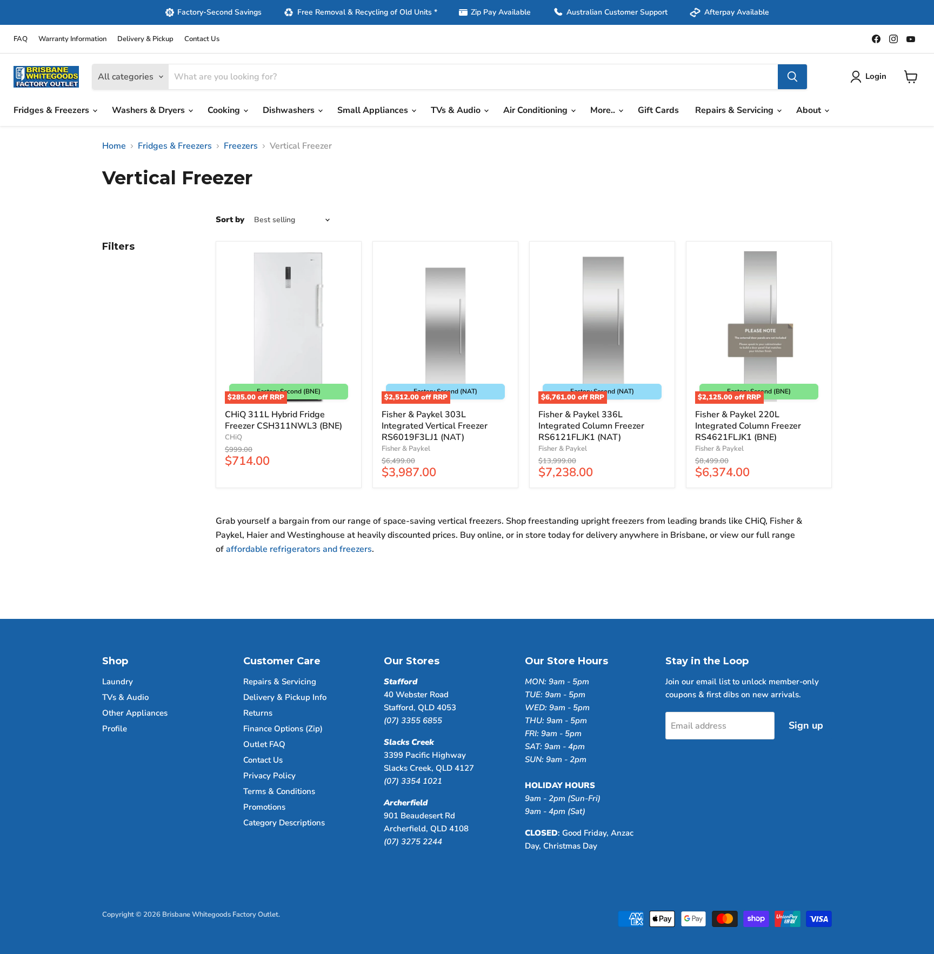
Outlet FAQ (264, 744)
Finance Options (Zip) (283, 728)
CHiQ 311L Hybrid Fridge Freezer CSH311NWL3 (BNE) (283, 420)
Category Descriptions (284, 822)
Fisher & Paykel (406, 448)
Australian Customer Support (617, 12)
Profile (114, 728)
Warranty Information (72, 39)
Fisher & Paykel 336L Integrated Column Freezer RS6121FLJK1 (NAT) (591, 426)
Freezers (241, 146)
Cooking (225, 110)
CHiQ (233, 437)
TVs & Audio (457, 110)
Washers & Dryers (149, 110)
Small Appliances (373, 110)
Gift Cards (658, 110)
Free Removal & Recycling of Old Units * (367, 12)
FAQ (21, 39)
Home (114, 146)
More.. (603, 110)
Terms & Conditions (279, 791)
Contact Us (201, 39)
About (809, 110)
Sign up (806, 725)
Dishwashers (290, 110)
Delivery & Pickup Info (284, 697)
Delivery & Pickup (145, 39)
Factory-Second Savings (219, 12)
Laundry (117, 681)
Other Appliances (135, 713)
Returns (257, 713)
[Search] (792, 76)
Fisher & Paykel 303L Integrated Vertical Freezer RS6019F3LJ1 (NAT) (435, 426)
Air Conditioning (536, 110)
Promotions (264, 807)
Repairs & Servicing (735, 110)
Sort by (230, 219)
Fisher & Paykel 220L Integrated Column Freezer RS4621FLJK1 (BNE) (748, 426)
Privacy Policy (269, 775)
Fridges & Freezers (52, 110)
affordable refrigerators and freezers (299, 549)
